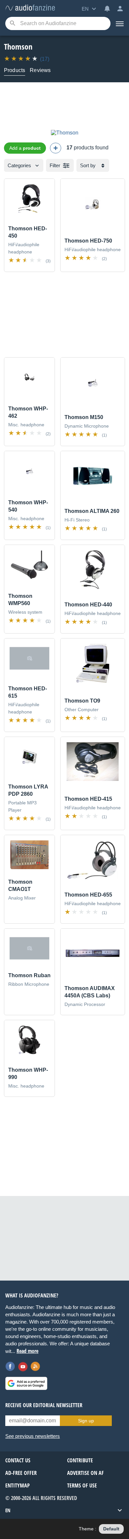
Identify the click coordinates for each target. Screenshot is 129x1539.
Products (14, 70)
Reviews (40, 70)
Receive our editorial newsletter (43, 1405)
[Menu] (120, 23)
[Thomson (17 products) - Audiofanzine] (30, 8)
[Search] (12, 23)
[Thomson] (64, 132)
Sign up (86, 1420)
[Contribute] (55, 148)
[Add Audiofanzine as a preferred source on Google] (26, 1383)
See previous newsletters (32, 1436)
